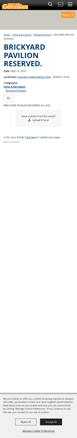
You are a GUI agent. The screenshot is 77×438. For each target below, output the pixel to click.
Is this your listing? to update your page (32, 137)
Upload (36, 120)
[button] (52, 5)
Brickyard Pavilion (42, 35)
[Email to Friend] (8, 98)
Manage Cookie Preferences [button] (38, 430)
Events (7, 35)
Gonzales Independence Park (34, 77)
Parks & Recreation (22, 35)
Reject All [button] (26, 421)
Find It (68, 15)
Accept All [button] (51, 421)
